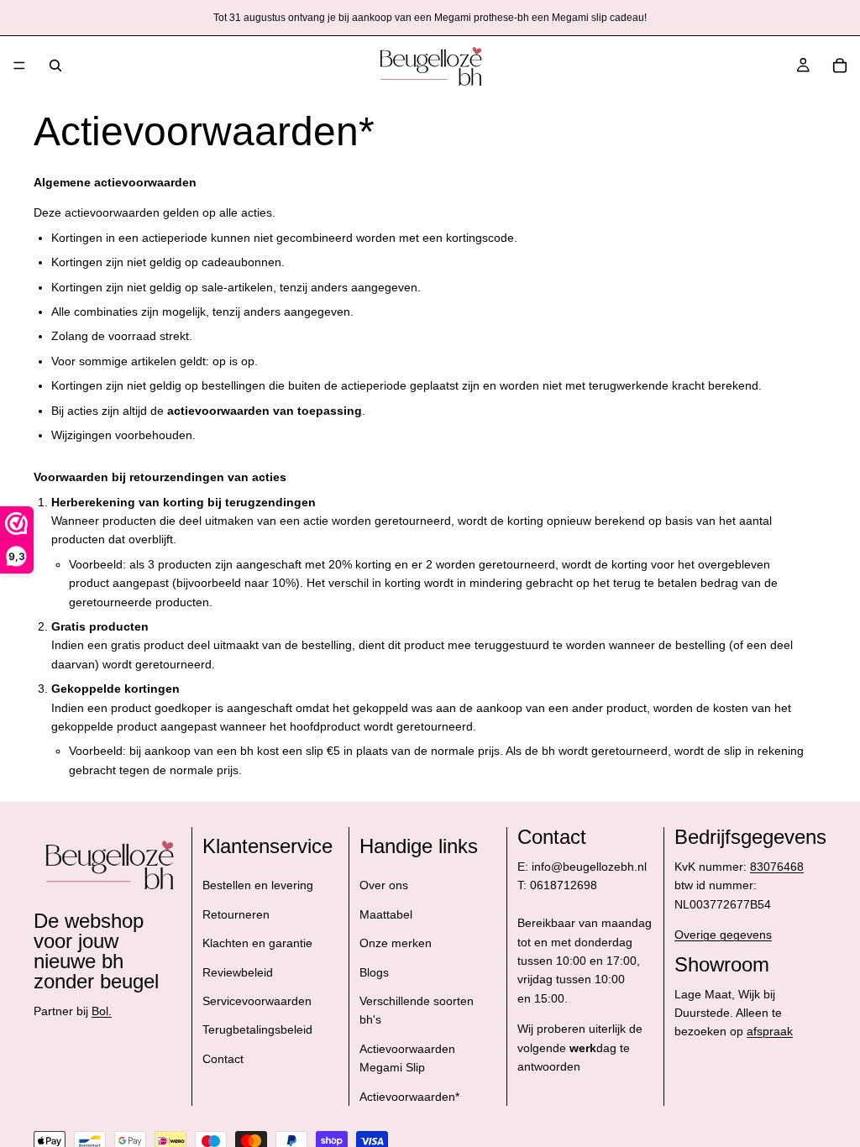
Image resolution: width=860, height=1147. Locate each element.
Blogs (374, 972)
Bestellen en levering (257, 886)
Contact (223, 1059)
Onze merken (395, 943)
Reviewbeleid (237, 972)
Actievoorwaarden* (409, 1096)
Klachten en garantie (257, 943)
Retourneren (236, 914)
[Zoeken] (55, 65)
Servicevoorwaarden (257, 1001)
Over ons (383, 886)
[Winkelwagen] (839, 65)
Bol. (102, 1011)
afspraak (770, 1032)
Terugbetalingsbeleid (257, 1029)
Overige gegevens (723, 934)
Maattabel (385, 914)
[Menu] (19, 65)
